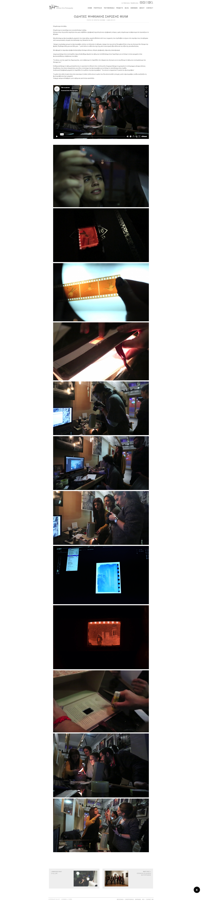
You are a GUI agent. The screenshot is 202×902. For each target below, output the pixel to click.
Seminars (138, 899)
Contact (149, 8)
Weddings (120, 899)
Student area (134, 3)
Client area (126, 3)
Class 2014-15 (111, 20)
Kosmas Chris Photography (64, 8)
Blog (127, 8)
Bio (143, 899)
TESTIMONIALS (109, 8)
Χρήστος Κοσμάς (99, 20)
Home (90, 8)
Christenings (129, 899)
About (141, 8)
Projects (119, 8)
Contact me (150, 899)
